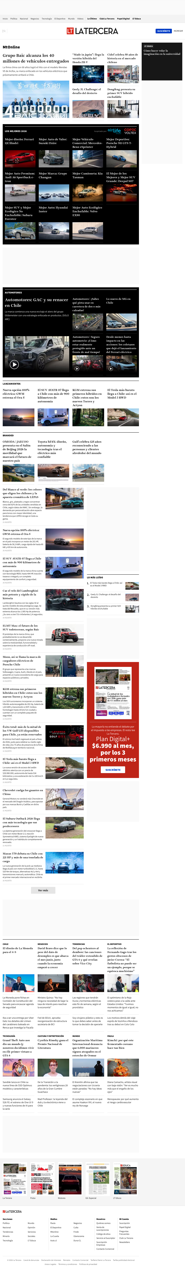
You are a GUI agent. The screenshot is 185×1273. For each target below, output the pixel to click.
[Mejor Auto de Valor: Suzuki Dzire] (54, 158)
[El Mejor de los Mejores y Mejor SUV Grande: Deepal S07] (121, 193)
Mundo (71, 18)
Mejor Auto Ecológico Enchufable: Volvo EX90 (87, 211)
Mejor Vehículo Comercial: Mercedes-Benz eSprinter (87, 143)
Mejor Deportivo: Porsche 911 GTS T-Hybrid (119, 143)
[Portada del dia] (113, 717)
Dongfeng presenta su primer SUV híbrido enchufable (121, 93)
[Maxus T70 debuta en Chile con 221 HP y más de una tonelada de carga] (65, 862)
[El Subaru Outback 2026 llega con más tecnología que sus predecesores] (65, 827)
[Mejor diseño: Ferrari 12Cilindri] (20, 158)
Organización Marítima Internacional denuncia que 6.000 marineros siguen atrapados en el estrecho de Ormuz (87, 1048)
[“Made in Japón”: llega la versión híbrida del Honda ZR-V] (88, 74)
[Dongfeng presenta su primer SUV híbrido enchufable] (123, 109)
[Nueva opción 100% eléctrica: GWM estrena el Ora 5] (18, 417)
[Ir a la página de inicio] (92, 30)
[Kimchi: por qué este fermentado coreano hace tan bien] (123, 1067)
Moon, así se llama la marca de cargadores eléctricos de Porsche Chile (22, 661)
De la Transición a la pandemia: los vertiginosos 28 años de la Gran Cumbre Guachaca (53, 1087)
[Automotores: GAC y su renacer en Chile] (37, 354)
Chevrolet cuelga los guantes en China (23, 792)
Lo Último (92, 18)
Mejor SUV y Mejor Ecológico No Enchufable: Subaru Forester (19, 213)
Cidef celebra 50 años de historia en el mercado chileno (122, 58)
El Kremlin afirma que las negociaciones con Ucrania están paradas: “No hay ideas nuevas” (87, 1087)
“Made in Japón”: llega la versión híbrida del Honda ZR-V (88, 58)
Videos (80, 18)
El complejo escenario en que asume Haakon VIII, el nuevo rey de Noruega (87, 1102)
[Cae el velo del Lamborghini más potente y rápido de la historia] (65, 600)
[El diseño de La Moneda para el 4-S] (18, 983)
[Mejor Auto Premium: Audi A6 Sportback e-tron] (20, 193)
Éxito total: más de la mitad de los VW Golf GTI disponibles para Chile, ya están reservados (22, 731)
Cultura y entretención (51, 1036)
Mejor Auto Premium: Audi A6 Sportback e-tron (20, 177)
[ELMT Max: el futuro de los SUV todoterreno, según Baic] (65, 635)
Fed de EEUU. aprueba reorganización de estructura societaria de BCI (52, 1021)
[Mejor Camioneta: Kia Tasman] (87, 193)
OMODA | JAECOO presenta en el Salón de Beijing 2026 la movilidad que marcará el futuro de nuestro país (17, 451)
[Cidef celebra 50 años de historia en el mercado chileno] (123, 74)
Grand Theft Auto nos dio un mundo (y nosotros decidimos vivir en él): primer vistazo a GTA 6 (18, 1048)
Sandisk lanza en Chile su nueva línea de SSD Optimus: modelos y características (17, 1085)
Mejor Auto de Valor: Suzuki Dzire (53, 141)
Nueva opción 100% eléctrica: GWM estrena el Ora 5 (16, 394)
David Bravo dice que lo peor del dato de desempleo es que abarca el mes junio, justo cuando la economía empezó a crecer (53, 958)
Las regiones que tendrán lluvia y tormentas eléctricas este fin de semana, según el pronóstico (86, 1002)
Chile (5, 944)
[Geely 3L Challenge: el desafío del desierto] (88, 109)
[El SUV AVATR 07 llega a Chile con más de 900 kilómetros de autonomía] (53, 417)
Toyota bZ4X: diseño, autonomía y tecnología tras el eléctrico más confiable (52, 449)
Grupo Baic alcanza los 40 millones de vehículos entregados (36, 59)
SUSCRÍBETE (113, 770)
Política (13, 18)
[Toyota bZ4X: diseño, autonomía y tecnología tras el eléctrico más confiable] (53, 473)
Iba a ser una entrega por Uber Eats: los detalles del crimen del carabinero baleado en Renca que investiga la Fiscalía (18, 1022)
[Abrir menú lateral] (4, 31)
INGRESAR (178, 31)
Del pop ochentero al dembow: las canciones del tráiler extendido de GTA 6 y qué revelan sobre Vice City (87, 956)
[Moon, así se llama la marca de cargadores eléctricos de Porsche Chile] (65, 666)
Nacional (24, 18)
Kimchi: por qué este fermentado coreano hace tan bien (120, 1044)
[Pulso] (42, 1195)
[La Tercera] (15, 1195)
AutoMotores (13, 292)
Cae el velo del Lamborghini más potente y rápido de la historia (20, 595)
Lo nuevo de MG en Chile (118, 301)
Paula (110, 1036)
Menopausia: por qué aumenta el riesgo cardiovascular (123, 1100)
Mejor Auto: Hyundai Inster (53, 209)
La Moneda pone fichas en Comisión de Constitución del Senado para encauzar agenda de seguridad (18, 1002)
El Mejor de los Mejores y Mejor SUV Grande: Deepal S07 (120, 177)
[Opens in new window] (70, 1195)
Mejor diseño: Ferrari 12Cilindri (19, 141)
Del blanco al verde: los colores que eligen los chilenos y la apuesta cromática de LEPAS (22, 493)
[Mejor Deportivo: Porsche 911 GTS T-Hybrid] (121, 158)
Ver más (43, 890)
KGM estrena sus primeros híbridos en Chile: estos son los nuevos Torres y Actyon (87, 398)
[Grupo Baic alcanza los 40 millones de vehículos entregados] (36, 99)
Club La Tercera (107, 18)
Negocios (35, 18)
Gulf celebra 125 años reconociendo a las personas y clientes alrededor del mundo (86, 447)
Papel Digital (123, 18)
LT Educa (136, 18)
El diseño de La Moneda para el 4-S (18, 950)
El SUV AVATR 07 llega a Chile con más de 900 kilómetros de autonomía (53, 396)
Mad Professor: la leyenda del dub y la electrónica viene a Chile (53, 1102)
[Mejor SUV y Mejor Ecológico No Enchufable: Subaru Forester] (20, 230)
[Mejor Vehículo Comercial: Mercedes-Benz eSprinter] (87, 158)
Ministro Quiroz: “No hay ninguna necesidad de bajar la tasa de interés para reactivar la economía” (53, 1002)
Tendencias (78, 944)
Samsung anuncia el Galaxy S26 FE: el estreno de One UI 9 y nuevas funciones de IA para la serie (18, 1103)
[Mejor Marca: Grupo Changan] (54, 193)
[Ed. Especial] (98, 1195)
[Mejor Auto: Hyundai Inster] (54, 230)
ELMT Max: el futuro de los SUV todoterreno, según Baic (21, 628)
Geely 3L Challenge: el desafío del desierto (86, 91)
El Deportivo (59, 18)
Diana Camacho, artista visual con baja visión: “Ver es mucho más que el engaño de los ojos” (122, 1087)
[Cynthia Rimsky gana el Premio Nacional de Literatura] (53, 1067)
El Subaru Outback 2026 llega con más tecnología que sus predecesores (21, 822)
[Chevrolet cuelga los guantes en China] (65, 799)
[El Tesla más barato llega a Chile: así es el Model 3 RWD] (123, 417)
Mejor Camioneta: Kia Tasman (87, 175)
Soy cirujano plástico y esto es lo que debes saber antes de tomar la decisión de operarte (87, 1021)
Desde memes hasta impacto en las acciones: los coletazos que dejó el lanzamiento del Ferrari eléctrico (121, 345)
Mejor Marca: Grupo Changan (53, 175)
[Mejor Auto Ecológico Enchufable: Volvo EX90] (87, 230)
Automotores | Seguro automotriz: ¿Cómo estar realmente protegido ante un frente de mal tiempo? (86, 345)
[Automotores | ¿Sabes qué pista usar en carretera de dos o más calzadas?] (87, 322)
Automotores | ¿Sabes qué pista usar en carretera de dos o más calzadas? (86, 305)
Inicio (5, 18)
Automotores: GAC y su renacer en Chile (36, 303)
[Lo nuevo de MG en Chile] (121, 322)
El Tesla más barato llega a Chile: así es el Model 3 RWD (122, 394)
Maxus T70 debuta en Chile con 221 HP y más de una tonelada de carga (23, 857)
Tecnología (47, 18)
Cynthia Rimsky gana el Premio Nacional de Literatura (53, 1044)
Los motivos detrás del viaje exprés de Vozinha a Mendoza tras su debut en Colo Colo (122, 1021)
